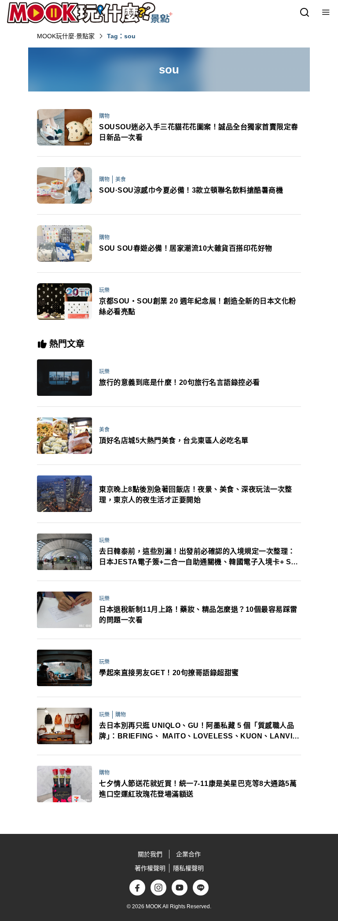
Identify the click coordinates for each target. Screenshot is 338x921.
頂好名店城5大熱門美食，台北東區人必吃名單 (174, 440)
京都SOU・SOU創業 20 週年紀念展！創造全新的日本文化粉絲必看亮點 (197, 306)
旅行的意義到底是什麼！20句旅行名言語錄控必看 (179, 382)
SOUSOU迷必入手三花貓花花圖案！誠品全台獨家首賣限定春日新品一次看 (198, 132)
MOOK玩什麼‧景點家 (66, 36)
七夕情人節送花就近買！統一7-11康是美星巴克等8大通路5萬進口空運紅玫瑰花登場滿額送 (198, 789)
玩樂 (104, 290)
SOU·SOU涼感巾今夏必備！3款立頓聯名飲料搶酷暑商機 (191, 190)
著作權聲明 (150, 868)
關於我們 (150, 854)
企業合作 (188, 854)
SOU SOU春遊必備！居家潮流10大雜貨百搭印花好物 (185, 248)
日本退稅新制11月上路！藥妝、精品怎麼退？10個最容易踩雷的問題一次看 (198, 615)
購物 (104, 116)
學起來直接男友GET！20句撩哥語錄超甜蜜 (169, 672)
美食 (120, 179)
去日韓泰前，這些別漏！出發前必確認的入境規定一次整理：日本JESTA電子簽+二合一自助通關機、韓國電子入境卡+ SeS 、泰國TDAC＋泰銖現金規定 (199, 557)
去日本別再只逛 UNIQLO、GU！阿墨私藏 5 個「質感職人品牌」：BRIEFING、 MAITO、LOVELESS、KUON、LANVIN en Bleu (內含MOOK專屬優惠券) (198, 732)
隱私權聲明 (188, 868)
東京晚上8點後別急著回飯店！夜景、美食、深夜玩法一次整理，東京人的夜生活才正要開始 (195, 495)
